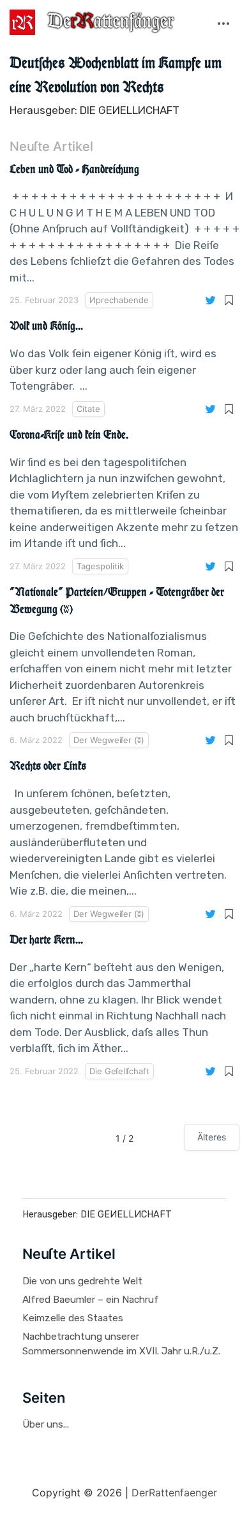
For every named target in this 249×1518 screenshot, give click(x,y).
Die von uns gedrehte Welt (82, 1281)
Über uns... (45, 1424)
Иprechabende (119, 300)
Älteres (211, 1136)
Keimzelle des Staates (72, 1318)
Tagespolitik (100, 566)
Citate (88, 409)
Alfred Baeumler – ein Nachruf (90, 1299)
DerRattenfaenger (174, 1492)
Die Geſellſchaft (119, 1071)
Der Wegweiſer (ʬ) (108, 740)
